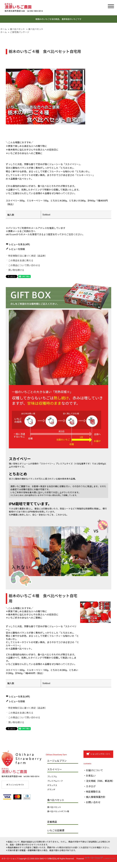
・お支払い (89, 775)
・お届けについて (93, 770)
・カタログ (89, 786)
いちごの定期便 (55, 830)
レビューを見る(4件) (19, 244)
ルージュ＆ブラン (57, 760)
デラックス (52, 785)
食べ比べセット (17, 29)
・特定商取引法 (92, 791)
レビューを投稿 (17, 249)
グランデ (51, 789)
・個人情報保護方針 (94, 797)
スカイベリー (54, 769)
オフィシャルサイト (15, 785)
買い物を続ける (16, 270)
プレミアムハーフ (55, 781)
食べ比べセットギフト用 (58, 811)
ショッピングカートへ (100, 754)
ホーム (3, 29)
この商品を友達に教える (20, 260)
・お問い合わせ (92, 802)
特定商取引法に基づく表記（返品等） (27, 255)
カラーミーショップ (10, 859)
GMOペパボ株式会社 (48, 859)
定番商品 (52, 821)
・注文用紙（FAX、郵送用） (99, 781)
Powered (80, 859)
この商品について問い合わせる (24, 265)
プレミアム (52, 776)
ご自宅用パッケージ (19, 32)
